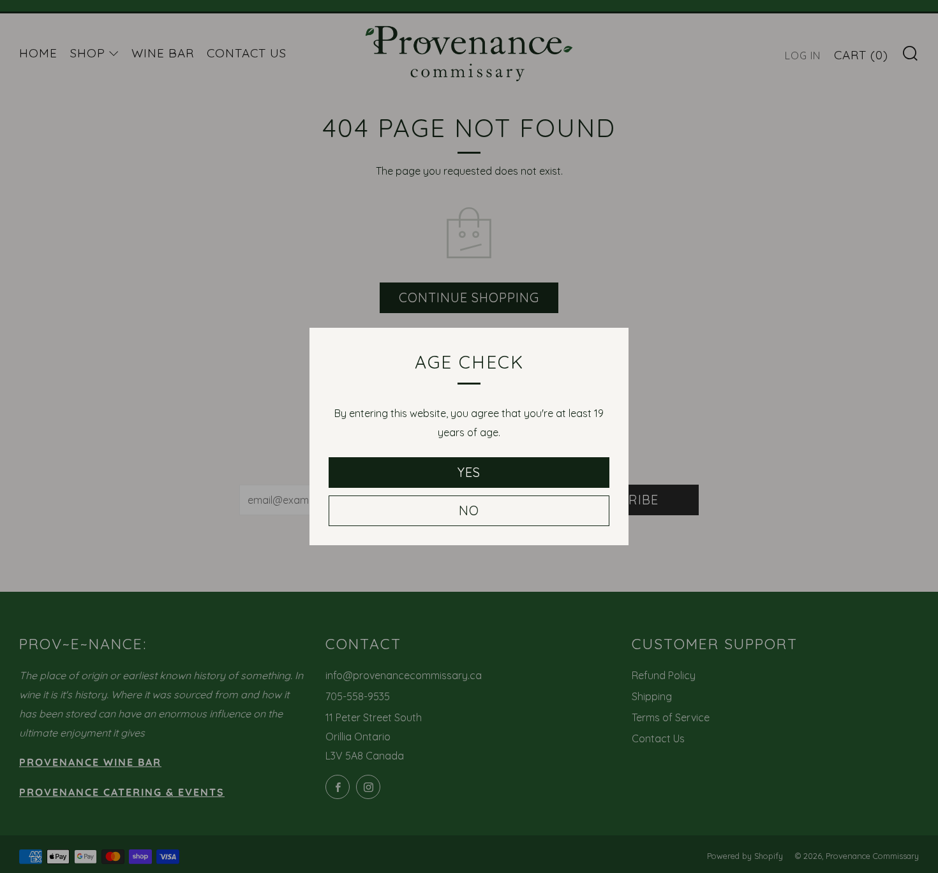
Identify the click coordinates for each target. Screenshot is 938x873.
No (469, 510)
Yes (469, 472)
